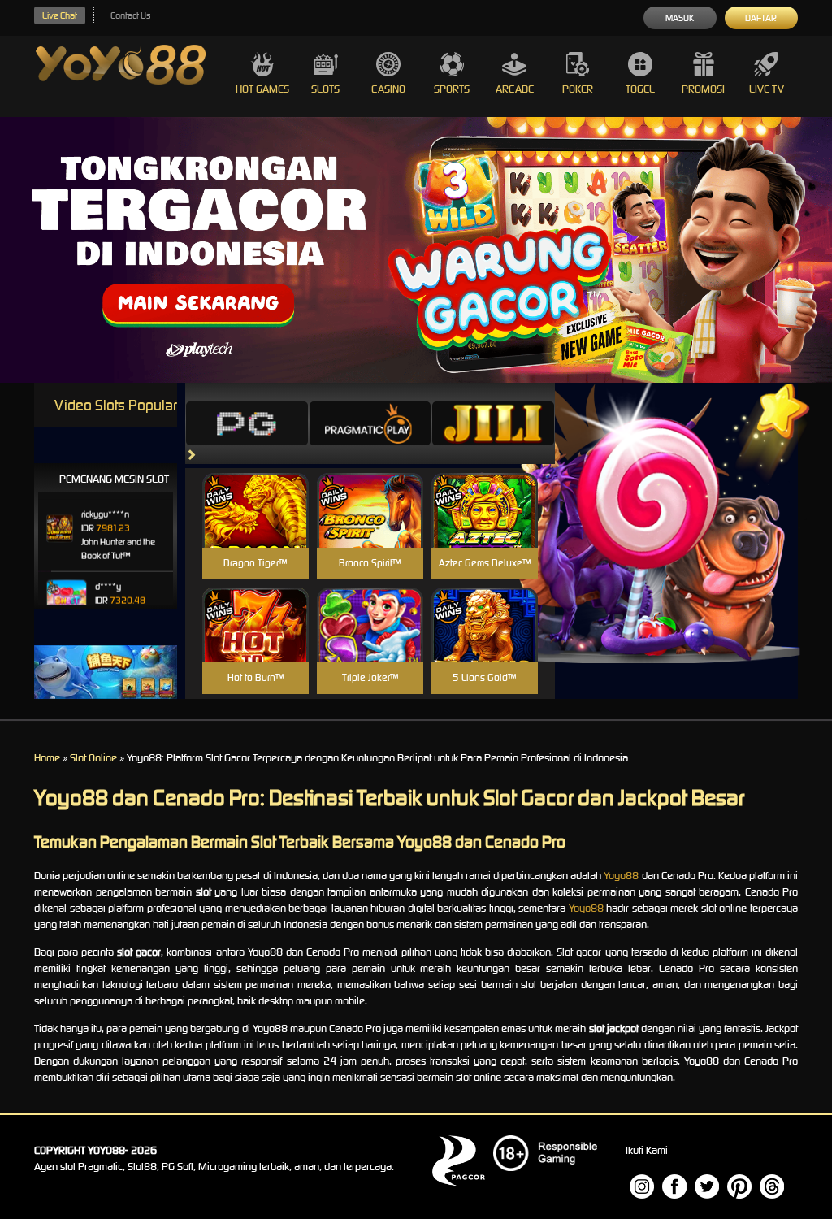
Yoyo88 (621, 876)
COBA (255, 491)
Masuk (679, 18)
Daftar (761, 18)
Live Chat (59, 15)
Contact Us (130, 15)
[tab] (247, 423)
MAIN (255, 528)
